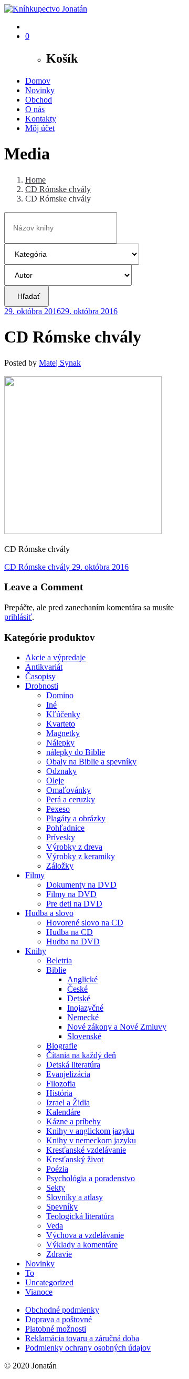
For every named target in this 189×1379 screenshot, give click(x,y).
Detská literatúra (73, 1064)
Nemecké (83, 1017)
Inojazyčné (85, 1007)
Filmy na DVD (71, 894)
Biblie (56, 969)
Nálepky (60, 742)
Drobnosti (41, 685)
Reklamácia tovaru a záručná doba (82, 1338)
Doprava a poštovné (58, 1319)
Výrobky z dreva (74, 846)
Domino (60, 695)
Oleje (55, 780)
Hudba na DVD (73, 941)
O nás (35, 109)
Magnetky (63, 733)
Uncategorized (49, 1282)
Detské (78, 998)
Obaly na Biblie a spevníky (91, 761)
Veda (54, 1225)
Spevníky (62, 1206)
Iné (51, 704)
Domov (37, 80)
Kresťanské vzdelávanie (86, 1149)
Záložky (60, 865)
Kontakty (40, 118)
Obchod (38, 99)
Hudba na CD (69, 932)
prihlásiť (18, 616)
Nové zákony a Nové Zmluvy (116, 1026)
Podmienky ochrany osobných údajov (88, 1347)
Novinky (40, 90)
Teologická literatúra (80, 1216)
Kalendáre (63, 1112)
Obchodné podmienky (62, 1309)
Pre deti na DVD (74, 903)
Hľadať (26, 296)
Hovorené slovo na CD (84, 922)
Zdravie (59, 1254)
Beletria (59, 960)
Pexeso (58, 808)
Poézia (57, 1168)
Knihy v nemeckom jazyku (91, 1140)
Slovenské (84, 1036)
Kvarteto (60, 723)
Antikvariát (43, 666)
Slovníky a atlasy (74, 1197)
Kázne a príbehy (73, 1121)
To (29, 1273)
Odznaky (61, 771)
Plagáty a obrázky (76, 818)
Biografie (61, 1045)
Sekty (55, 1187)
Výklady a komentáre (82, 1244)
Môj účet (40, 128)
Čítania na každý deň (81, 1055)
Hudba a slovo (49, 913)
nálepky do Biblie (75, 752)
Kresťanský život (74, 1159)
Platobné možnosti (55, 1328)
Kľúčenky (63, 714)
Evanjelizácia (68, 1074)
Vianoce (38, 1291)
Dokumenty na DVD (81, 884)
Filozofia (61, 1083)
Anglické (82, 979)
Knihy (35, 951)
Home (35, 179)
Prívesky (60, 837)
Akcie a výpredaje (55, 657)
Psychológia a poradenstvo (90, 1178)
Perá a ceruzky (70, 799)
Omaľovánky (68, 790)
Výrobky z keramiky (80, 856)
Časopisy (40, 676)
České (77, 988)
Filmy (35, 875)
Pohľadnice (65, 827)
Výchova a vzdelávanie (85, 1235)
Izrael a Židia (68, 1102)
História (59, 1093)
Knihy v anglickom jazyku (90, 1130)
